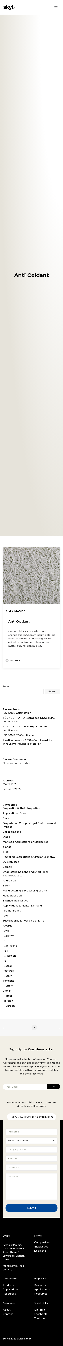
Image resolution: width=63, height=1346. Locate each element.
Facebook (40, 1314)
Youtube (39, 1318)
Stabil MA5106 (15, 611)
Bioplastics (41, 1246)
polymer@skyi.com (42, 1116)
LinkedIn (39, 1309)
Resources (9, 1293)
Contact (8, 1314)
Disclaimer (24, 1338)
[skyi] (9, 7)
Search (7, 686)
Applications (10, 1289)
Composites (42, 1242)
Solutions (40, 1250)
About (7, 1309)
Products (8, 1285)
